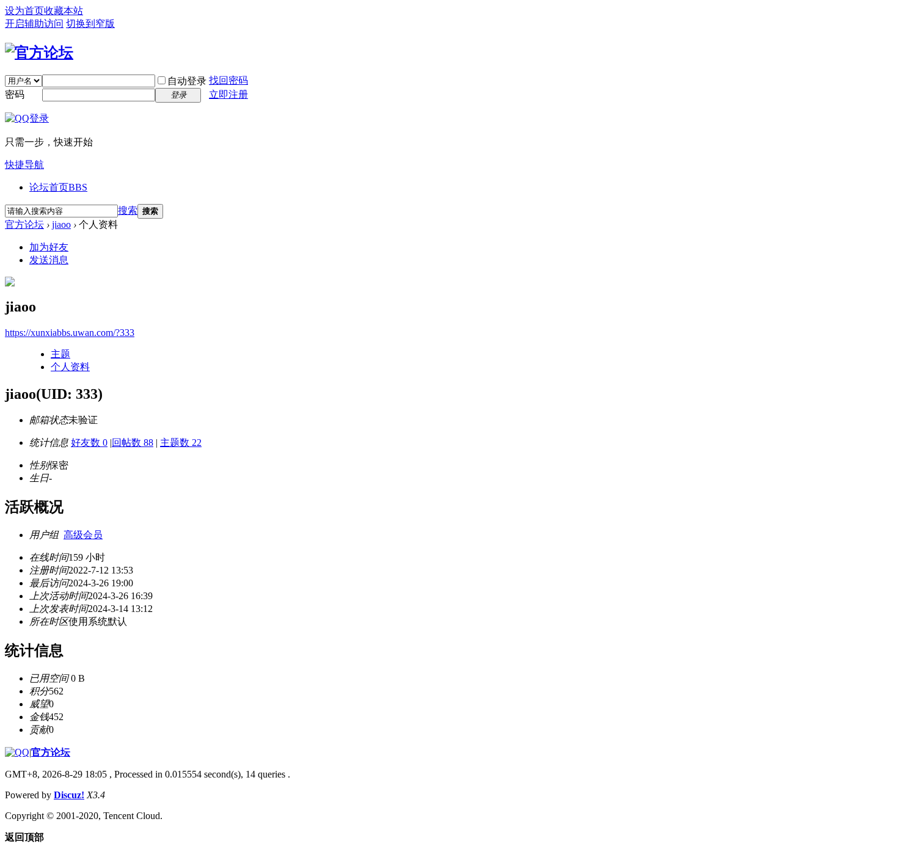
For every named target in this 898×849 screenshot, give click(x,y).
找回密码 (228, 80)
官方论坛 (24, 224)
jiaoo (61, 224)
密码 (14, 94)
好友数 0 (89, 442)
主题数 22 (181, 442)
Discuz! (69, 795)
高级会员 (83, 535)
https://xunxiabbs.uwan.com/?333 (69, 332)
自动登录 (186, 81)
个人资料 (70, 367)
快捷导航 (24, 164)
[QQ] (17, 752)
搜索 (127, 210)
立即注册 (228, 94)
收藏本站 (63, 10)
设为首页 (24, 10)
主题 (60, 354)
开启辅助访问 (34, 23)
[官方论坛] (39, 52)
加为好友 (48, 247)
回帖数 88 (132, 442)
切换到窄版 (90, 23)
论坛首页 (58, 187)
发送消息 (48, 260)
